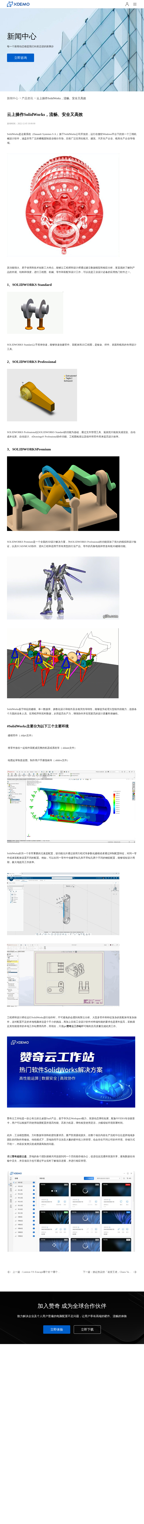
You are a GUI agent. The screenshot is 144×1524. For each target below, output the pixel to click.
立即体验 (56, 1329)
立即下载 (87, 1329)
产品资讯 (27, 98)
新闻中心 (12, 98)
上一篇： (37, 1272)
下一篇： (110, 1272)
